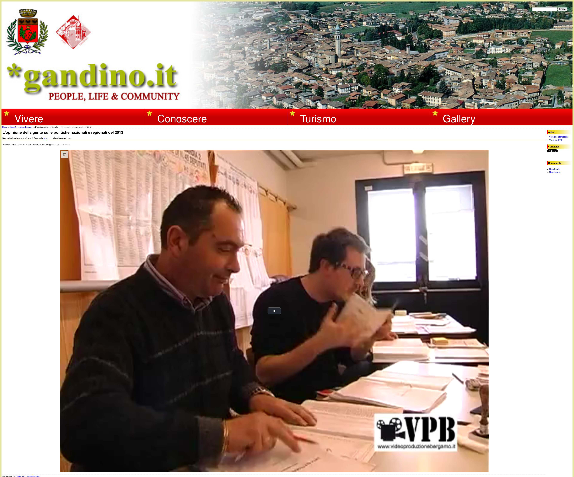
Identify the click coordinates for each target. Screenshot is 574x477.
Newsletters (554, 172)
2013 (46, 138)
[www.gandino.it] (287, 106)
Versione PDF (555, 139)
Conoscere (182, 118)
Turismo (318, 118)
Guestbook (554, 168)
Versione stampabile (558, 136)
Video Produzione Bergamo (21, 127)
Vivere (28, 118)
